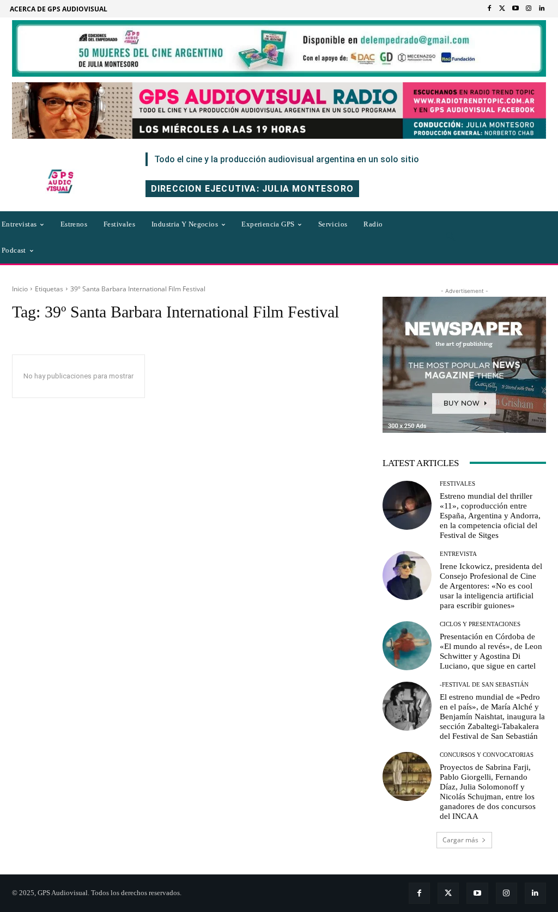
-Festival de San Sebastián (484, 685)
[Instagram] (528, 8)
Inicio (20, 288)
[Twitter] (502, 8)
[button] (451, 237)
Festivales (457, 484)
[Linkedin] (541, 8)
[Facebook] (489, 8)
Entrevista (458, 554)
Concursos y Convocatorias (486, 755)
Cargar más (460, 839)
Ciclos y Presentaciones (480, 624)
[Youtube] (515, 8)
